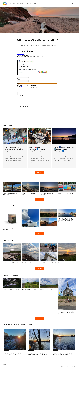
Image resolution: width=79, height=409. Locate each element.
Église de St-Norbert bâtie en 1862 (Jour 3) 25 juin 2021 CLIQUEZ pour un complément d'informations (66, 312)
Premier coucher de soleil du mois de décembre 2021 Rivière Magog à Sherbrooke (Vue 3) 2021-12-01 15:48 (38, 354)
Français (5, 367)
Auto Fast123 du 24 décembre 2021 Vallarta (66, 193)
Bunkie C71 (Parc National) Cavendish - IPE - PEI (48, 263)
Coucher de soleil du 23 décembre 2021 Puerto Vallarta (47, 194)
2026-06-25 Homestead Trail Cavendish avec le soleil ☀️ (11, 263)
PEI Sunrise (60, 262)
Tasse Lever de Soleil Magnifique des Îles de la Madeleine (11, 229)
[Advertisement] (37, 390)
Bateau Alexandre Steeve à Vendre (28, 228)
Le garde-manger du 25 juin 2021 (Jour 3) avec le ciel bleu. (47, 290)
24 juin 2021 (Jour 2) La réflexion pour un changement (11, 290)
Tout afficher (39, 172)
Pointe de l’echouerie (44, 228)
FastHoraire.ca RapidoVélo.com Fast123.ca (69, 366)
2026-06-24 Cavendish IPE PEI (27, 262)
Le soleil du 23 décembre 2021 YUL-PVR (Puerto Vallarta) (10, 194)
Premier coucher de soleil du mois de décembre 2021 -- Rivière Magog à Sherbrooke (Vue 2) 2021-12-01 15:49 (62, 354)
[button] (70, 3)
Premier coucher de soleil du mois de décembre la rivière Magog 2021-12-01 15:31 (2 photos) (14, 354)
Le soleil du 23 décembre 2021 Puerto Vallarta (28, 194)
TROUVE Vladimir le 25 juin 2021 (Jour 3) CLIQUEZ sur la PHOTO (29, 290)
